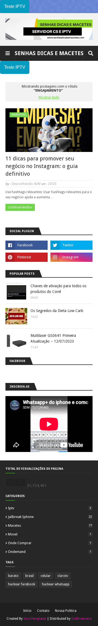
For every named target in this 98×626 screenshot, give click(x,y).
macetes (50, 525)
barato (13, 576)
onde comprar (49, 543)
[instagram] (71, 257)
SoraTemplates (34, 619)
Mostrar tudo (49, 97)
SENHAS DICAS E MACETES (49, 53)
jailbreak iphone (50, 517)
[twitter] (71, 245)
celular (46, 576)
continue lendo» (20, 207)
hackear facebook (21, 584)
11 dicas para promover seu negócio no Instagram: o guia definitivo (41, 166)
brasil (29, 576)
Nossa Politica (65, 611)
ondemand (49, 552)
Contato (43, 611)
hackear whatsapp (55, 584)
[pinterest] (26, 257)
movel (49, 534)
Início (27, 611)
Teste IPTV (14, 6)
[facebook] (26, 245)
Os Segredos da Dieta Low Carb (56, 310)
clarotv (62, 576)
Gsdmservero (81, 619)
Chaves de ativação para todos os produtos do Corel (58, 289)
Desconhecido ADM (26, 184)
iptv (49, 508)
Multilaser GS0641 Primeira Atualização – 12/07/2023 (53, 338)
